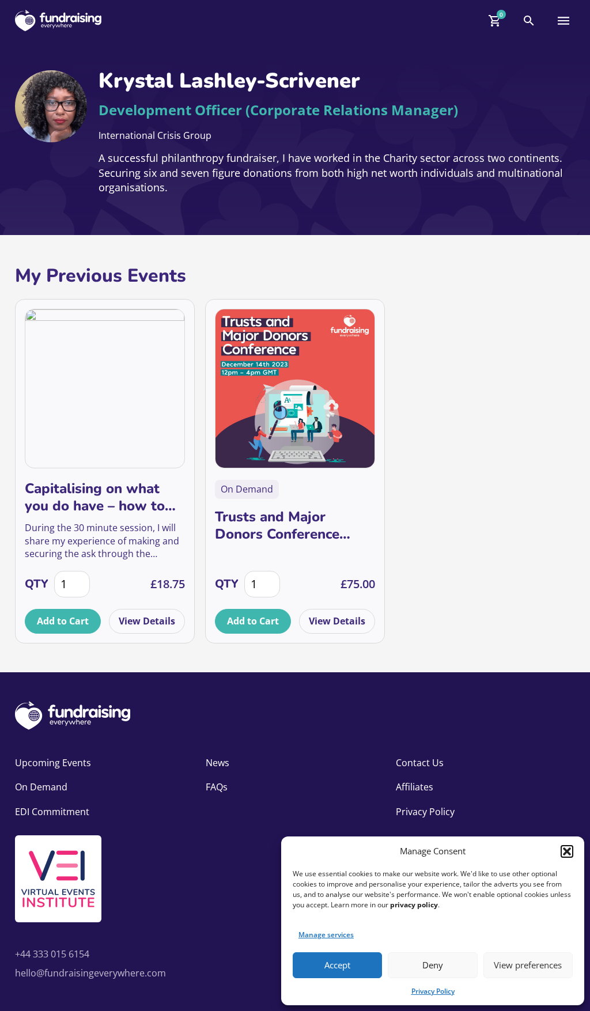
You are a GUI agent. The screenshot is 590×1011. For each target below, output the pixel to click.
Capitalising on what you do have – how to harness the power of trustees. (95, 497)
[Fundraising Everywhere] (58, 20)
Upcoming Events (53, 762)
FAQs (217, 787)
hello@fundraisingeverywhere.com (90, 973)
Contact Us (420, 762)
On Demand (41, 787)
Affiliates (414, 787)
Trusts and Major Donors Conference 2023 (277, 525)
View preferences (528, 965)
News (217, 762)
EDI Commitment (52, 811)
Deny (432, 965)
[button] (567, 851)
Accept (337, 965)
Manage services (326, 935)
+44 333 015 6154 (52, 954)
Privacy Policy (433, 991)
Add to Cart (63, 621)
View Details (147, 621)
